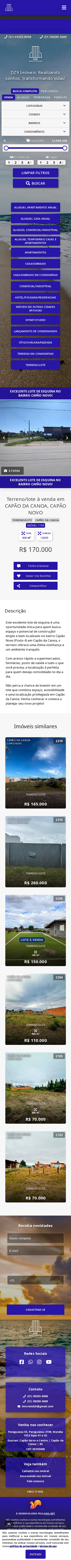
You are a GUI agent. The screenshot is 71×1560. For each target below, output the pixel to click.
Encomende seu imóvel (35, 1476)
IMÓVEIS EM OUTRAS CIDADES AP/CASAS (35, 308)
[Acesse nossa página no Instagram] (39, 1362)
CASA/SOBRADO (35, 263)
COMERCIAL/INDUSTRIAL (35, 286)
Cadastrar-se (35, 1309)
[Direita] (67, 438)
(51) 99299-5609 (55, 37)
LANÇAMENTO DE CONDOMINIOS (35, 331)
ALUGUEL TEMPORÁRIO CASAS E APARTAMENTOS (35, 241)
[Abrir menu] (64, 7)
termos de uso (48, 1546)
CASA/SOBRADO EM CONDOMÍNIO (35, 275)
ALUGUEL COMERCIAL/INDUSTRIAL (35, 230)
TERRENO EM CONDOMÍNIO (35, 353)
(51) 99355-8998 (20, 37)
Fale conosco (35, 1481)
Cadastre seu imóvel (35, 1471)
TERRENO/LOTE (36, 365)
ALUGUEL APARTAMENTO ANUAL (35, 207)
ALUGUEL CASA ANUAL (35, 218)
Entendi (35, 1554)
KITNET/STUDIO (36, 320)
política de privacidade (23, 1546)
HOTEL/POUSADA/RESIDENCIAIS (35, 297)
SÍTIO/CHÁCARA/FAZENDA (35, 342)
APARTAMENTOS (35, 252)
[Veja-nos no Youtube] (48, 1362)
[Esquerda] (4, 438)
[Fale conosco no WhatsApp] (30, 1362)
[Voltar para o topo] (9, 1524)
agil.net (49, 1513)
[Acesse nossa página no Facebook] (22, 1362)
